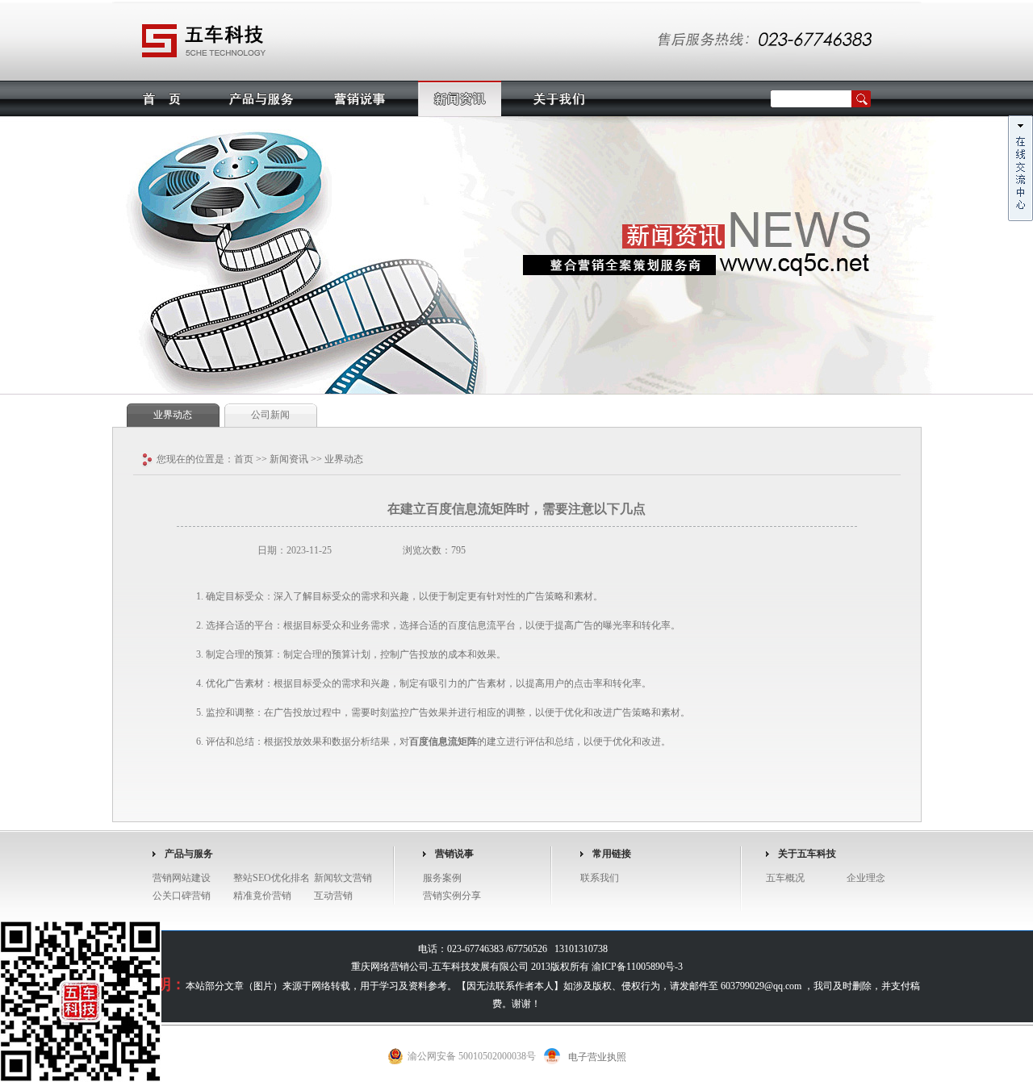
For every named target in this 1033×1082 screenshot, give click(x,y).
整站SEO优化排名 (271, 878)
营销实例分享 (452, 895)
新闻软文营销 (343, 878)
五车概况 (785, 878)
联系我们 (599, 878)
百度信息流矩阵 (443, 741)
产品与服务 (261, 98)
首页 (161, 98)
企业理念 (866, 878)
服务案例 (442, 878)
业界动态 (172, 414)
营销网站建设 (182, 878)
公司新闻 (270, 414)
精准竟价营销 (262, 895)
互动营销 (333, 895)
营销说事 (360, 98)
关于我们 (558, 98)
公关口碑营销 (182, 895)
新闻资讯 (459, 98)
